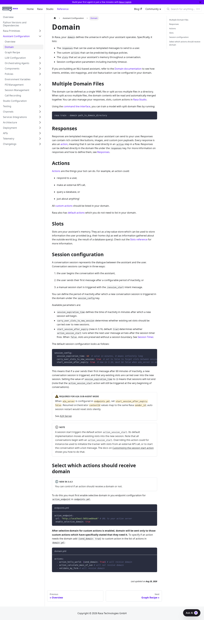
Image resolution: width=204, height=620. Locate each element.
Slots (171, 32)
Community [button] (152, 9)
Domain (9, 47)
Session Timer (145, 337)
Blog (136, 9)
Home (30, 9)
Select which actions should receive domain (184, 43)
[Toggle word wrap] (148, 352)
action (64, 144)
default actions (76, 212)
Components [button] (12, 68)
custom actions (64, 205)
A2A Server (66, 416)
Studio (49, 9)
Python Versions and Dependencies (14, 24)
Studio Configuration (15, 101)
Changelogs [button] (9, 144)
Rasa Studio (140, 99)
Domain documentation (128, 68)
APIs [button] (5, 133)
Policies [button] (9, 74)
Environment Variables (17, 79)
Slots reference (138, 239)
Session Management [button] (17, 90)
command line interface (76, 106)
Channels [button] (8, 111)
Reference (63, 9)
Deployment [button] (10, 127)
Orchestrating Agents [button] (17, 63)
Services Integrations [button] (15, 117)
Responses (103, 152)
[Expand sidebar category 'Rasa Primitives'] (40, 30)
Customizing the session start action (133, 448)
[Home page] (55, 18)
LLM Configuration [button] (15, 57)
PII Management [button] (14, 84)
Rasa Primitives (11, 30)
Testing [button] (7, 106)
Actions (56, 171)
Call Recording (13, 95)
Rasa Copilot (125, 2)
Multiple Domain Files (178, 19)
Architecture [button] (10, 122)
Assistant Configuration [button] (16, 36)
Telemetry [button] (8, 138)
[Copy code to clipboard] (153, 115)
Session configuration (179, 37)
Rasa (40, 9)
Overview (8, 17)
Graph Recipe (12, 52)
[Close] (200, 2)
